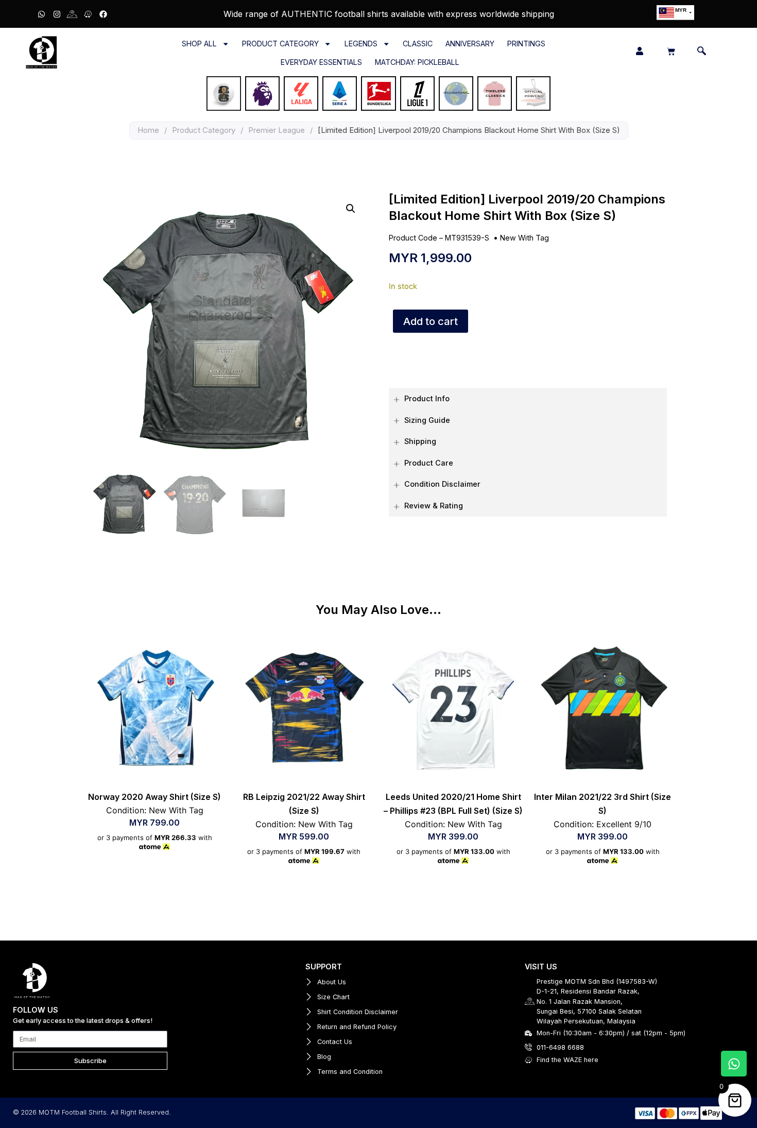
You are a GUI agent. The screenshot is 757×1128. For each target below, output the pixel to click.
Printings (526, 43)
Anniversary (469, 43)
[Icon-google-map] (72, 14)
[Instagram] (56, 14)
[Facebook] (103, 14)
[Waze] (87, 14)
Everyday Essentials (321, 62)
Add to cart (430, 321)
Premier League (276, 130)
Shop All (199, 43)
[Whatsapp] (41, 14)
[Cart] (671, 51)
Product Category (280, 43)
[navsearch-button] (701, 52)
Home (148, 130)
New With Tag (524, 237)
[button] (350, 208)
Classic (418, 43)
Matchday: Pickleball (417, 62)
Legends (361, 43)
